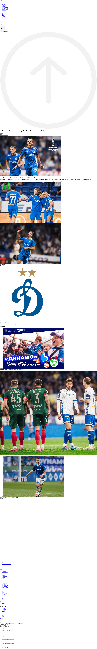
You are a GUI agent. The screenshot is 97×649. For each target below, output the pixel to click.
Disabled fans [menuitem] (4, 593)
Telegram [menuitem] (3, 610)
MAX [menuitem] (3, 616)
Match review (2, 323)
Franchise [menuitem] (4, 584)
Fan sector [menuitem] (4, 588)
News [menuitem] (3, 603)
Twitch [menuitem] (3, 613)
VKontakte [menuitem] (4, 609)
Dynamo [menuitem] (3, 575)
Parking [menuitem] (3, 566)
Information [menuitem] (4, 594)
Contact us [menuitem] (4, 582)
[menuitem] (49, 4)
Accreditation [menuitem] (4, 583)
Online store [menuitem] (4, 571)
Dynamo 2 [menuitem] (4, 577)
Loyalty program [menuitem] (5, 587)
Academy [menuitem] (4, 578)
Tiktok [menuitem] (3, 611)
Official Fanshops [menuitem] (5, 572)
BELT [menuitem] (3, 615)
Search (4, 31)
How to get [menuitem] (4, 591)
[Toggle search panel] (2, 27)
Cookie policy (2, 618)
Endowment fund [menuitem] (5, 585)
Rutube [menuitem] (3, 614)
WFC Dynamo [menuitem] (4, 576)
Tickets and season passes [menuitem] (6, 564)
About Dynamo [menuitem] (4, 581)
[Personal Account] (1, 25)
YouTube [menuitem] (3, 608)
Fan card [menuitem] (3, 567)
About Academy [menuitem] (5, 597)
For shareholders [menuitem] (5, 586)
